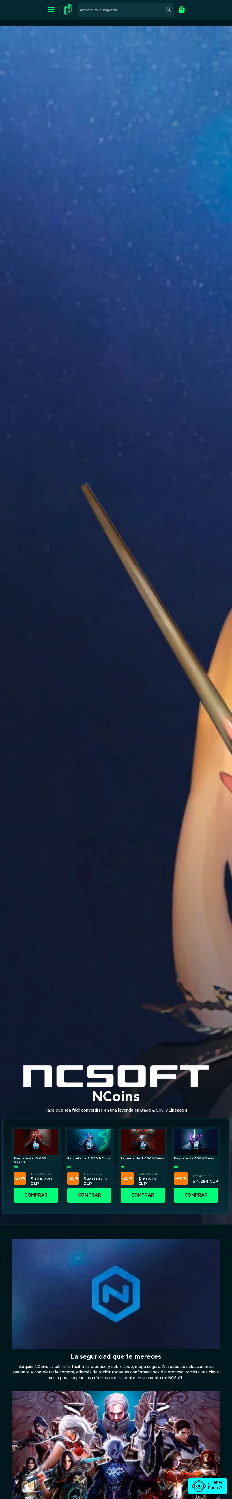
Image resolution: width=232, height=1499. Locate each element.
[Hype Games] (68, 14)
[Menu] (51, 9)
